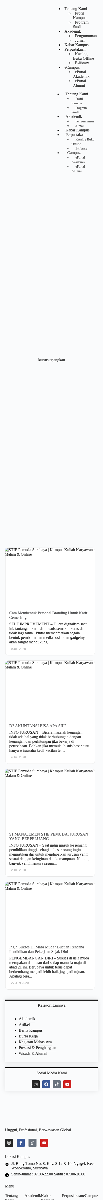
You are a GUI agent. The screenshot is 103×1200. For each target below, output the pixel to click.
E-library (82, 63)
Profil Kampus (79, 15)
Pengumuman (86, 36)
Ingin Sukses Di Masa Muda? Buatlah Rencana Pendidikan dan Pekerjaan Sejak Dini (46, 949)
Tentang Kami (75, 9)
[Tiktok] (57, 1084)
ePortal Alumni (79, 83)
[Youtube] (67, 1084)
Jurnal (79, 40)
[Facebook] (46, 1084)
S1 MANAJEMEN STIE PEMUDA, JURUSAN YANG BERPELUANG (48, 836)
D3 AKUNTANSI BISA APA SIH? (37, 726)
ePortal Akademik (81, 74)
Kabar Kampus (76, 45)
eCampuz (72, 67)
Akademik (72, 31)
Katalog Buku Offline (83, 56)
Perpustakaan (75, 49)
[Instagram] (36, 1084)
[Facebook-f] (21, 1143)
